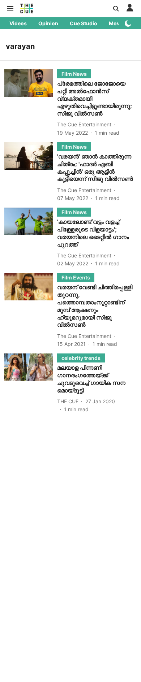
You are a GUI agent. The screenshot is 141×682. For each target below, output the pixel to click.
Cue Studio (83, 23)
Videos (18, 23)
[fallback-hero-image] (30, 102)
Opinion (48, 23)
